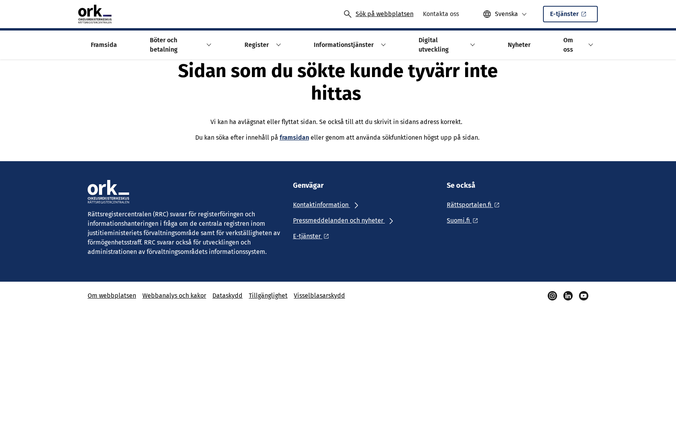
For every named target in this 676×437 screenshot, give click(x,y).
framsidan (294, 137)
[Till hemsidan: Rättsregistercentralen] (94, 14)
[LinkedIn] (568, 295)
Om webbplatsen (112, 295)
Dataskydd (227, 295)
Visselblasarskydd (319, 295)
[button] (208, 45)
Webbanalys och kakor (174, 295)
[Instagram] (552, 295)
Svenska (506, 14)
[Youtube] (583, 295)
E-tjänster (564, 14)
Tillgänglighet (268, 295)
